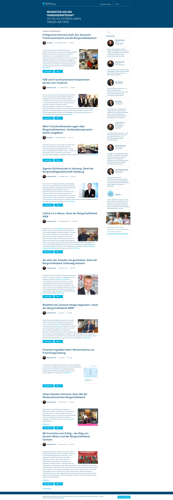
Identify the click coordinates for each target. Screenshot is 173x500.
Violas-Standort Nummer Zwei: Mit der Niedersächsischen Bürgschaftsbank (65, 395)
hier (63, 498)
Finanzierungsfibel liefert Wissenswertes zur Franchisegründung (69, 351)
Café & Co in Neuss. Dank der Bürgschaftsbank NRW (70, 215)
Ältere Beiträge (47, 488)
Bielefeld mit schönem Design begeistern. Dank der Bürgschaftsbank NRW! (70, 306)
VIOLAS (72, 419)
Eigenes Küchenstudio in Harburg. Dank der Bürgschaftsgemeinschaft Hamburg (68, 170)
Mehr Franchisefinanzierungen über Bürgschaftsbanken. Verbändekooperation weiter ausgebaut (68, 129)
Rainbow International (62, 279)
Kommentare (48, 71)
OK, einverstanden (124, 497)
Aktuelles (117, 4)
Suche (128, 32)
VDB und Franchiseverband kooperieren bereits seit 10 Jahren (66, 81)
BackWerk (60, 228)
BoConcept (59, 326)
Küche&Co (50, 197)
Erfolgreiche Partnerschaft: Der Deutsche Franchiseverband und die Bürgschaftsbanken (70, 36)
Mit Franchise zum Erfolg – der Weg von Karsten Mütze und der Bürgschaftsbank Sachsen (66, 436)
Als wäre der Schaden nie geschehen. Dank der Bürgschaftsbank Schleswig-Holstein (70, 261)
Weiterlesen (47, 67)
